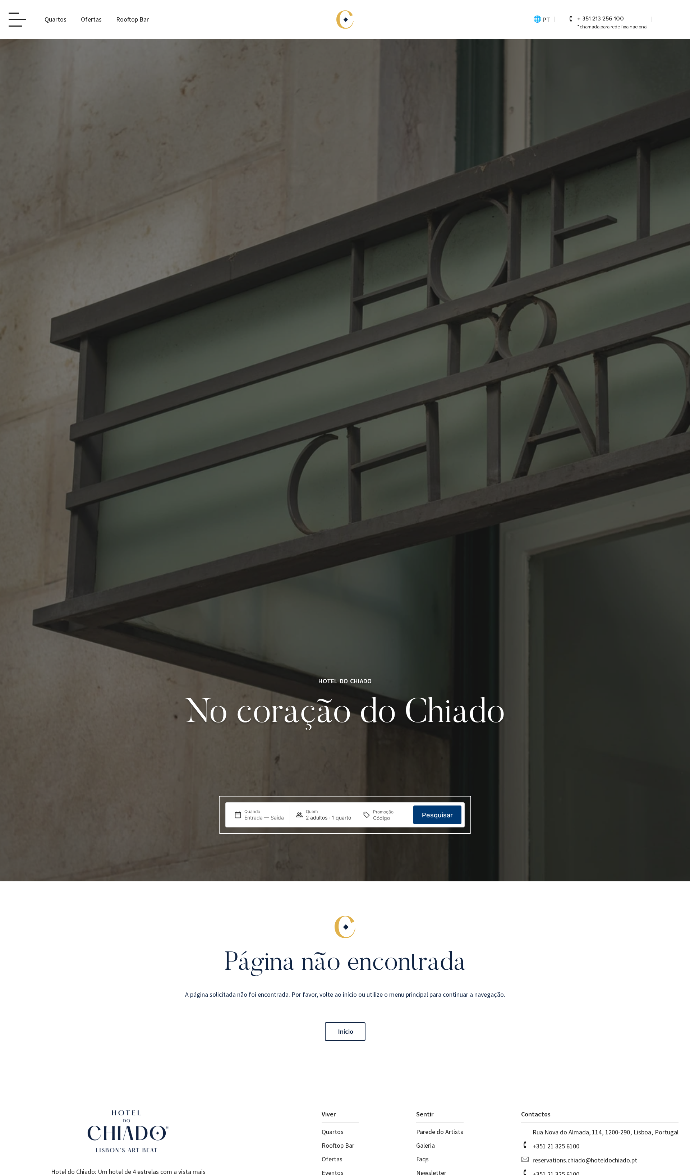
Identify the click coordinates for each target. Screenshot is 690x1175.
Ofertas (91, 19)
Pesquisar (437, 814)
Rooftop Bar (132, 19)
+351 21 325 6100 (556, 1146)
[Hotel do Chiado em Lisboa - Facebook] (675, 19)
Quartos (55, 19)
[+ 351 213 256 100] (570, 19)
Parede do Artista (440, 1132)
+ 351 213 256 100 (600, 18)
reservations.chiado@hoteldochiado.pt (585, 1160)
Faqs (422, 1159)
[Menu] (19, 20)
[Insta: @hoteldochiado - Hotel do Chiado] (662, 19)
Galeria (425, 1145)
